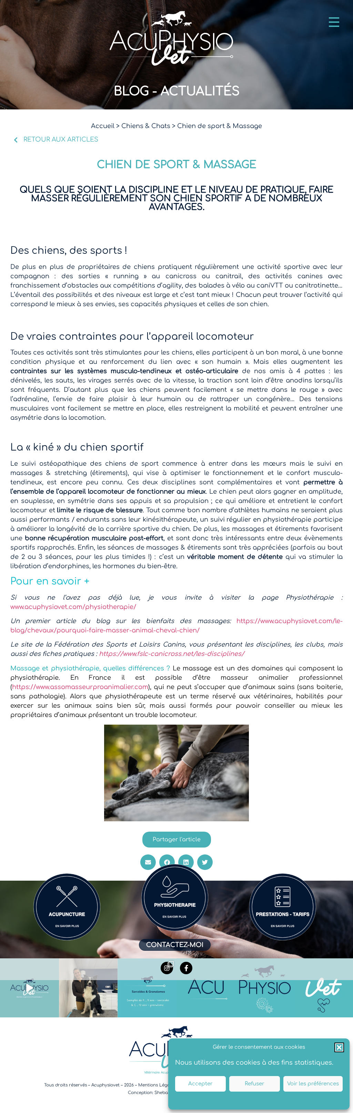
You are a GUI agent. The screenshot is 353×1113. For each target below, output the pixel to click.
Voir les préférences (313, 1084)
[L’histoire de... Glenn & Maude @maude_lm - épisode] (29, 987)
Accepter (200, 1084)
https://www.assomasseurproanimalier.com (80, 687)
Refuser (254, 1084)
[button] (339, 1047)
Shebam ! (164, 1092)
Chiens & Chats (145, 126)
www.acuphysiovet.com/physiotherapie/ (73, 606)
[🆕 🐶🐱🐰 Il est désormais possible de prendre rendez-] (88, 987)
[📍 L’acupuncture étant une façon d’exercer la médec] (205, 987)
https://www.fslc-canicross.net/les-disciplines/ (170, 653)
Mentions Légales (156, 1085)
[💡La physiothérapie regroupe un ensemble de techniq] (264, 987)
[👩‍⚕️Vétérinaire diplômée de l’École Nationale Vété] (323, 987)
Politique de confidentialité (291, 1099)
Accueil (102, 126)
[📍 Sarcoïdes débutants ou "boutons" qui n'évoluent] (147, 987)
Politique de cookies (213, 1099)
